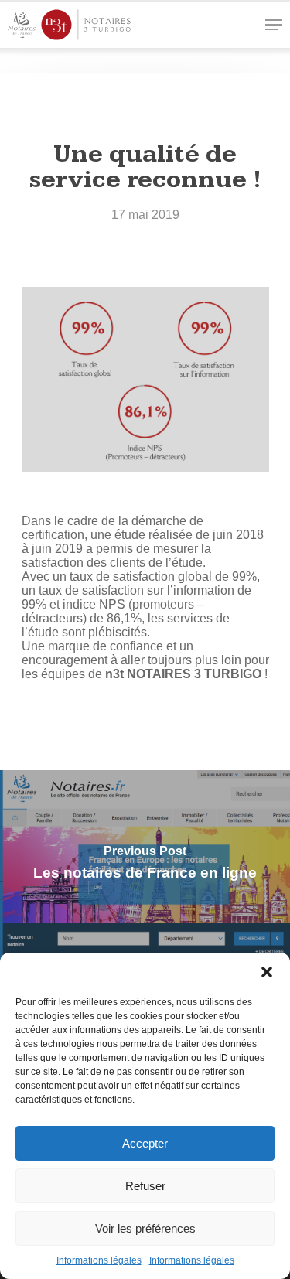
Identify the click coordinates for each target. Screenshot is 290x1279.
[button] (267, 972)
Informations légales (99, 1260)
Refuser (145, 1185)
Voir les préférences (145, 1228)
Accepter (145, 1143)
